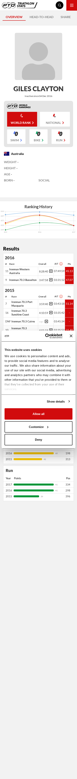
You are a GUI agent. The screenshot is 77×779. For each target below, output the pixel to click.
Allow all (38, 414)
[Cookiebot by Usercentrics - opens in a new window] (46, 335)
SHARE (66, 17)
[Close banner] (71, 336)
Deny (38, 439)
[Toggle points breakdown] (50, 271)
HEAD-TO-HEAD (42, 17)
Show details (56, 401)
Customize (36, 426)
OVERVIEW (14, 17)
